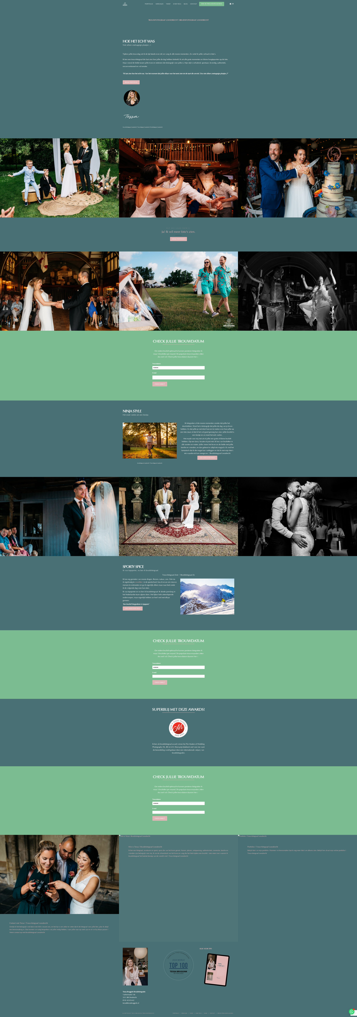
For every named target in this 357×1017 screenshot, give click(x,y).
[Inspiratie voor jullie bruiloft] (233, 4)
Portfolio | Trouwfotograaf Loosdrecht (262, 847)
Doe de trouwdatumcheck (211, 4)
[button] (351, 1011)
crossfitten (139, 582)
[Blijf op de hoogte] (230, 4)
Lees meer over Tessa (207, 457)
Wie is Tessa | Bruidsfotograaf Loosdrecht (145, 847)
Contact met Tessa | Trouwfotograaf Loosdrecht (28, 923)
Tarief (168, 4)
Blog (186, 4)
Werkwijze (159, 4)
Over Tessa (177, 4)
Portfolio (149, 4)
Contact (193, 4)
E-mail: (154, 373)
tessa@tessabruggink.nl (131, 1003)
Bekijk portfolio (131, 82)
